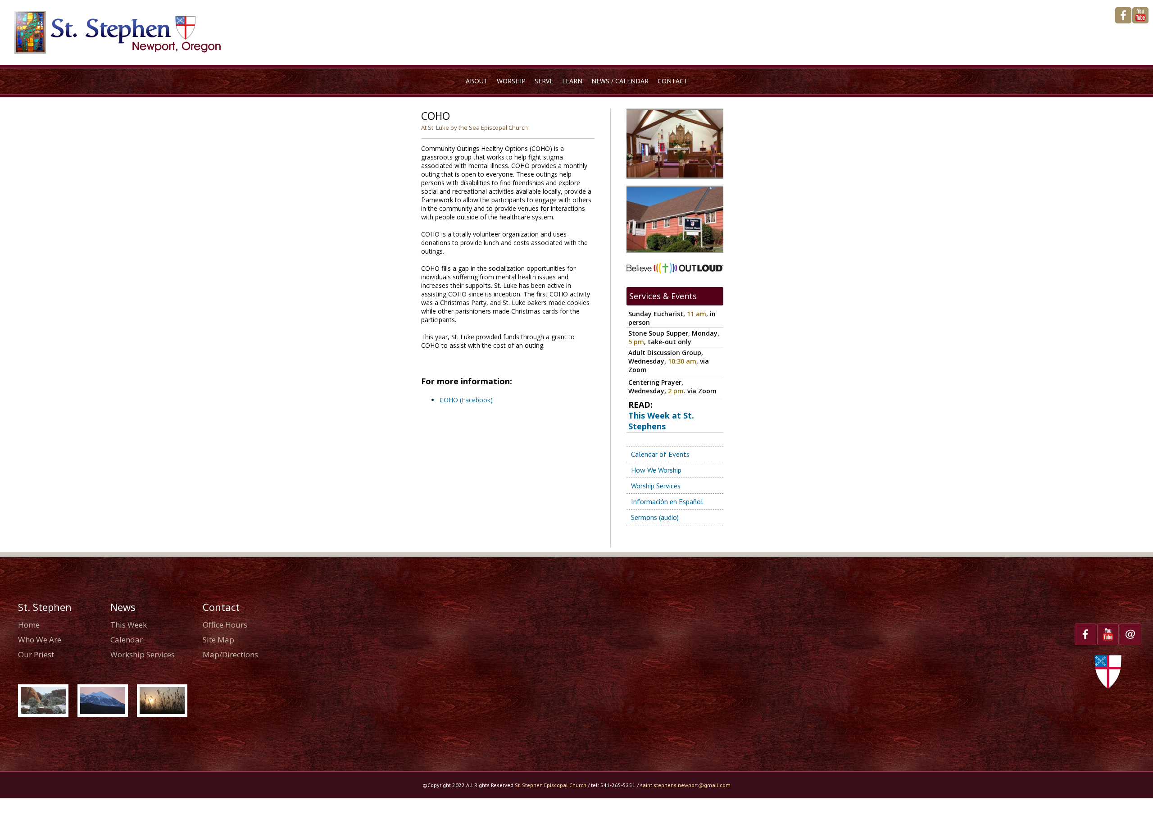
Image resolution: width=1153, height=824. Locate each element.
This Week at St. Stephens (661, 421)
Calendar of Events (660, 454)
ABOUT (477, 81)
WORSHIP (511, 81)
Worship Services (656, 485)
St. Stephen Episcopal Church (550, 785)
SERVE (544, 81)
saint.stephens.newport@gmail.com (685, 785)
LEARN (572, 81)
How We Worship (656, 469)
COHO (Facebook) (466, 400)
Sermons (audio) (655, 517)
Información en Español (667, 501)
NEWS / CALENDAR (620, 81)
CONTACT (673, 81)
